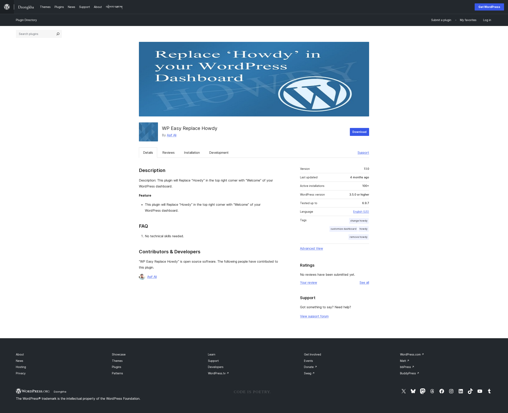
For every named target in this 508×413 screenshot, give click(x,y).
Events (308, 360)
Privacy (21, 373)
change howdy (359, 220)
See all (364, 282)
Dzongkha (60, 391)
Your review (308, 282)
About (20, 354)
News (19, 360)
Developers (215, 367)
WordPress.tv (218, 373)
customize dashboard (343, 228)
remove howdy (359, 236)
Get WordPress (489, 7)
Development (219, 153)
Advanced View (311, 248)
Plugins (116, 367)
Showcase (119, 354)
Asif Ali (171, 135)
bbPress (407, 367)
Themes (117, 360)
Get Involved (312, 354)
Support (363, 153)
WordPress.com (412, 354)
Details (148, 153)
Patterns (117, 373)
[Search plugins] (58, 34)
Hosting (21, 367)
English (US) (361, 211)
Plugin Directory (26, 20)
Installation (192, 153)
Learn (211, 354)
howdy (364, 228)
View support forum (314, 316)
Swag (309, 373)
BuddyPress (409, 373)
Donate (310, 367)
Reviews (168, 153)
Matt (404, 360)
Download (359, 132)
